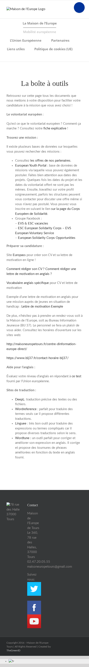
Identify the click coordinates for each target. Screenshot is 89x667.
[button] (44, 57)
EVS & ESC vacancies (33, 223)
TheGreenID (13, 650)
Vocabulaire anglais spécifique (27, 283)
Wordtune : (23, 438)
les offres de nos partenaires (50, 160)
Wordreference (26, 409)
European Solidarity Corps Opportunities (46, 238)
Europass (20, 255)
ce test (76, 376)
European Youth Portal (30, 165)
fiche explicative (54, 128)
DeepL (19, 399)
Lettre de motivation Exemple (42, 306)
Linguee (21, 423)
